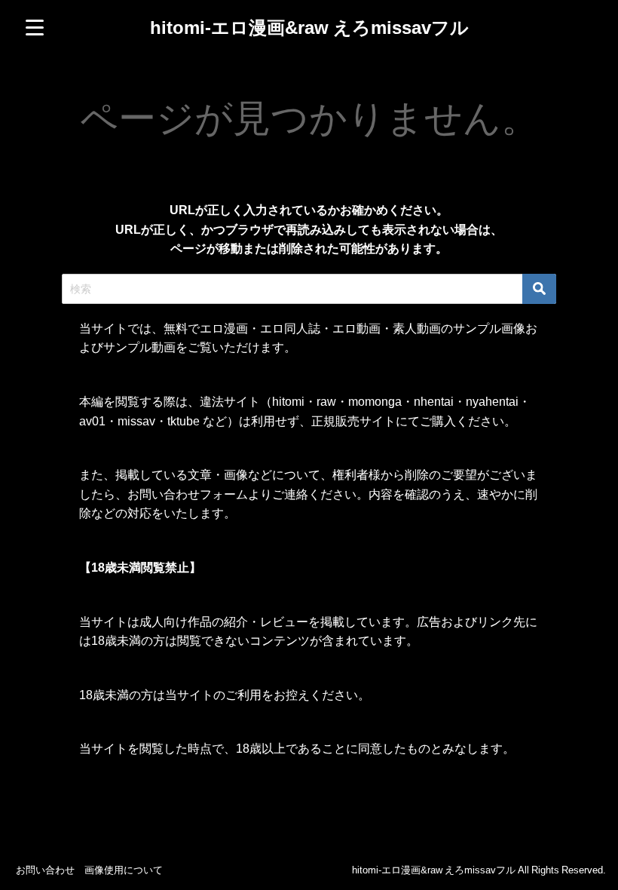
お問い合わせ (45, 870)
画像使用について (123, 870)
